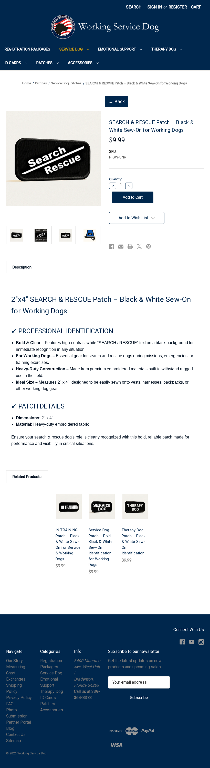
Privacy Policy (19, 697)
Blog (10, 728)
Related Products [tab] (27, 476)
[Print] (130, 246)
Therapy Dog (164, 49)
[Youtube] (191, 642)
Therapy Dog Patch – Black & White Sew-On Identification (133, 541)
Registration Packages (27, 49)
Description (22, 267)
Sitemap (13, 740)
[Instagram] (201, 642)
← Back (117, 101)
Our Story (14, 660)
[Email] (120, 246)
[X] (139, 246)
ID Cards (13, 63)
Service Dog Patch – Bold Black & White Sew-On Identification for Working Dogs (100, 547)
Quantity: (115, 179)
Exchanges (16, 679)
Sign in (155, 7)
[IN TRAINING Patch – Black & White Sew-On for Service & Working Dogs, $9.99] (69, 506)
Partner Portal (18, 722)
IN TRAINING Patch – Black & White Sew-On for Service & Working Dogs (68, 544)
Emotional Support (117, 49)
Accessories (80, 63)
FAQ (10, 703)
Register (178, 7)
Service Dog (71, 49)
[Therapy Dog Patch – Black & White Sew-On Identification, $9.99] (135, 506)
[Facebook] (111, 246)
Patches (45, 63)
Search (133, 7)
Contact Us (16, 734)
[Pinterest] (148, 246)
